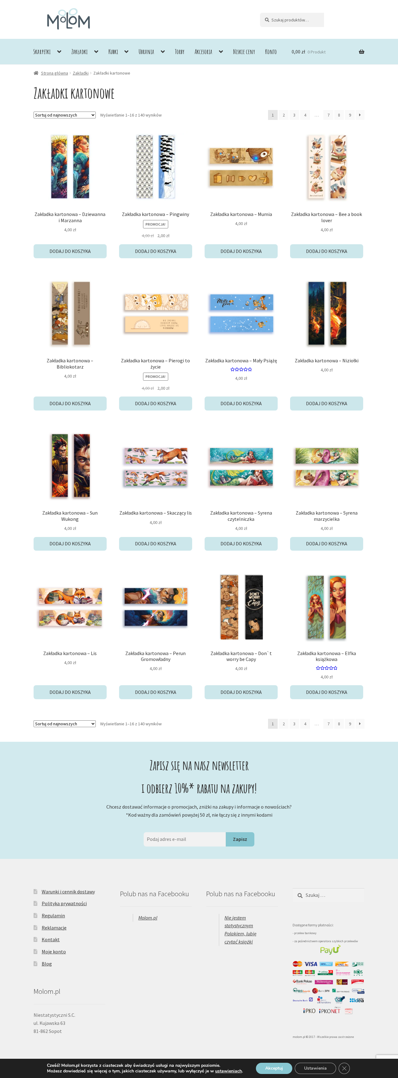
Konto (271, 52)
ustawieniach (228, 1071)
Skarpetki (42, 52)
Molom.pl (147, 918)
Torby (179, 52)
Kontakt (51, 939)
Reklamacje (54, 927)
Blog (47, 964)
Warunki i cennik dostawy (68, 891)
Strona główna (54, 73)
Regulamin (53, 915)
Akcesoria (203, 52)
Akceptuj (274, 1068)
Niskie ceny (244, 52)
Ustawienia (315, 1068)
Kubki (113, 52)
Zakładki (80, 52)
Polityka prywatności (64, 903)
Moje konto (54, 951)
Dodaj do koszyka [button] (70, 251)
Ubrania (146, 52)
